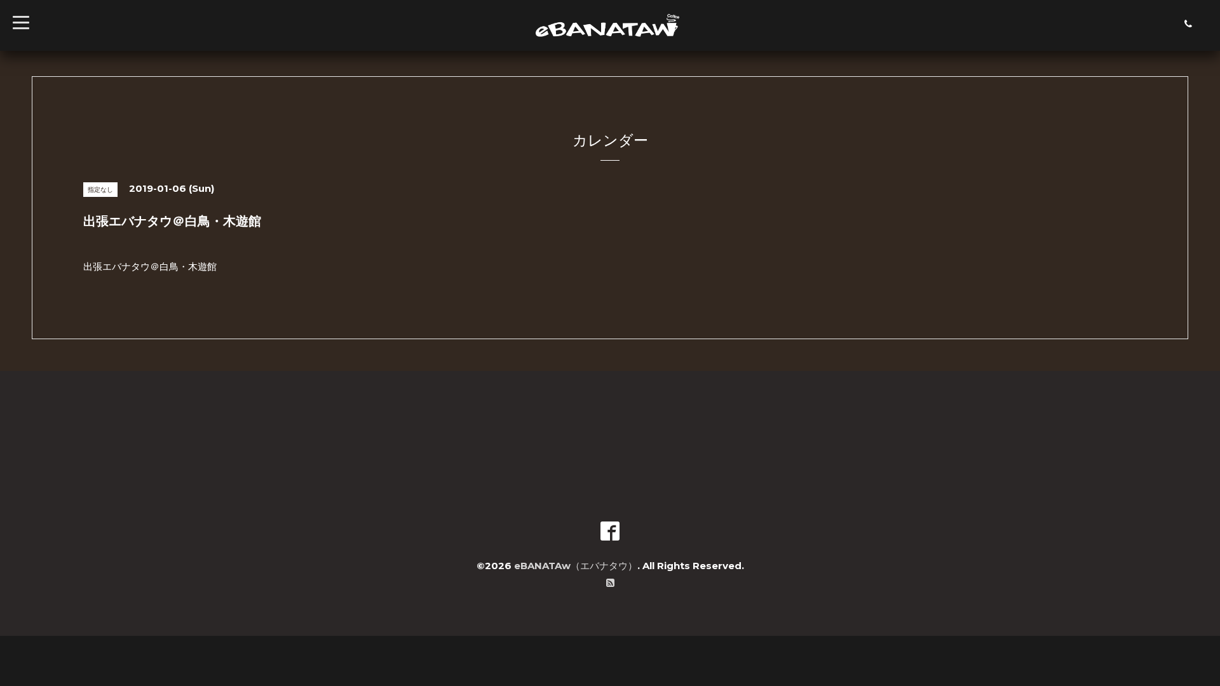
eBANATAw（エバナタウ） (575, 566)
